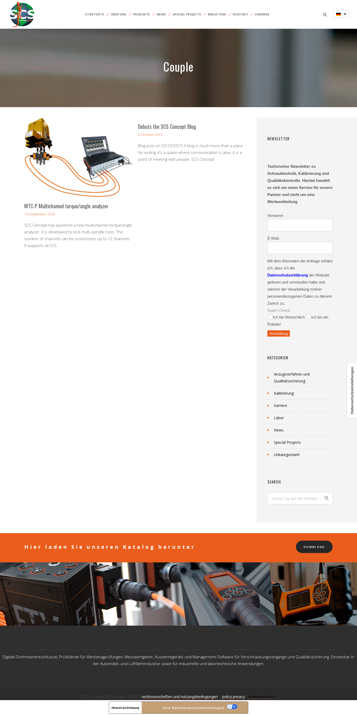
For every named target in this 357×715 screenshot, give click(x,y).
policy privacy (233, 696)
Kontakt (241, 14)
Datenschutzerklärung (287, 275)
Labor (279, 417)
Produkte (141, 14)
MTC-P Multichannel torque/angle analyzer (66, 206)
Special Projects (187, 14)
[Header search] (325, 14)
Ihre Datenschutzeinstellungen (193, 708)
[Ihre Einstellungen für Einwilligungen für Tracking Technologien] (352, 390)
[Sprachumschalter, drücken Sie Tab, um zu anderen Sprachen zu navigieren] (341, 14)
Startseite (94, 14)
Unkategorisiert (287, 454)
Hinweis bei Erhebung (125, 707)
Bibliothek (217, 14)
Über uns (118, 14)
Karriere (262, 14)
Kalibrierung (284, 393)
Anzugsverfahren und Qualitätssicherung (292, 377)
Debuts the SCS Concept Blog (167, 126)
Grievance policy (261, 696)
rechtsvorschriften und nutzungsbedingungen (180, 696)
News (161, 14)
